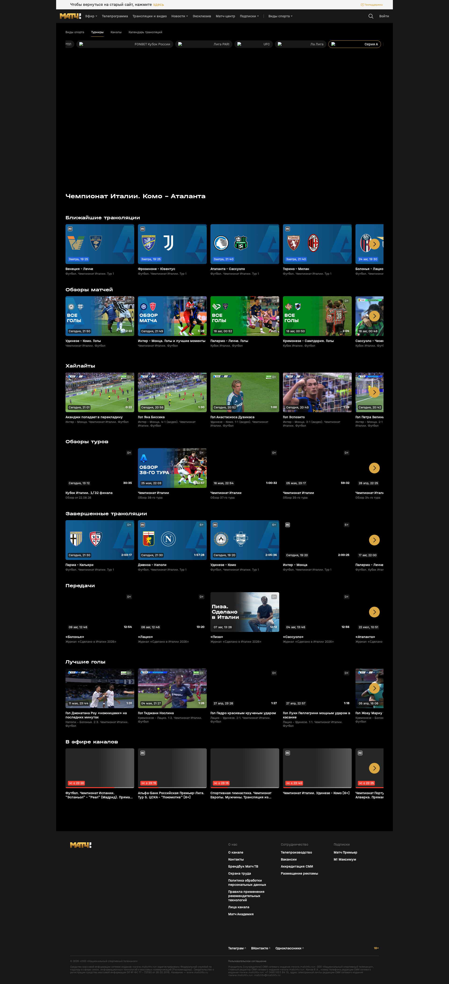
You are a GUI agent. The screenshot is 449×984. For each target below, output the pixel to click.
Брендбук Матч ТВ (243, 866)
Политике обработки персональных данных (407, 949)
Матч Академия (241, 914)
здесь (158, 4)
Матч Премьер (345, 852)
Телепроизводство (296, 852)
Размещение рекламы (299, 873)
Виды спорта (74, 32)
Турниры (97, 32)
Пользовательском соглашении (401, 953)
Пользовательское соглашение (247, 961)
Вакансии (289, 859)
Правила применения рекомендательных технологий (246, 896)
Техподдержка (374, 4)
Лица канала (238, 907)
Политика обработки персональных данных (247, 882)
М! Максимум (345, 859)
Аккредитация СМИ (297, 866)
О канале (235, 852)
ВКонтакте (259, 948)
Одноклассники (288, 948)
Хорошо (408, 972)
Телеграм (236, 948)
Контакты (236, 859)
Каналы (116, 32)
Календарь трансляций (145, 32)
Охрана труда (239, 873)
